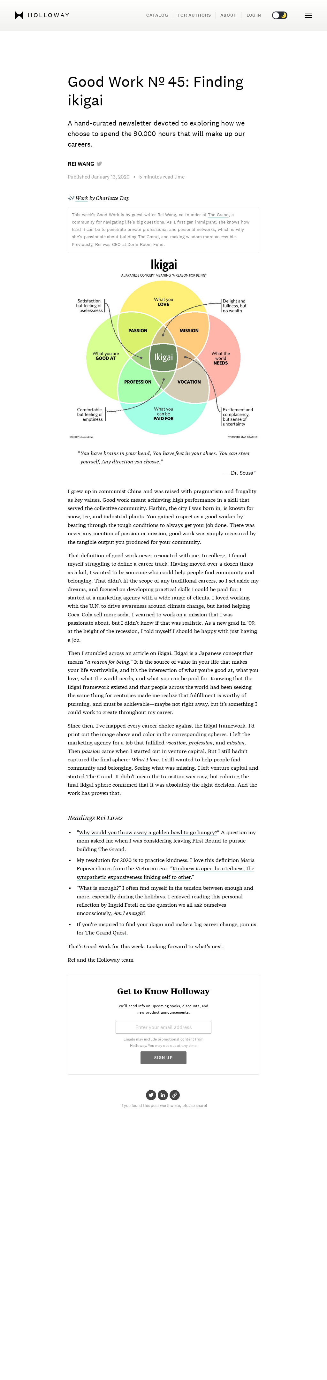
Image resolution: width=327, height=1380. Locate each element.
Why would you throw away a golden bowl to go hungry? (148, 831)
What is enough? (99, 887)
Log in (254, 15)
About (228, 15)
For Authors (194, 15)
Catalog (157, 15)
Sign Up (163, 1058)
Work (81, 197)
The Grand (218, 214)
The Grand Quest (106, 932)
